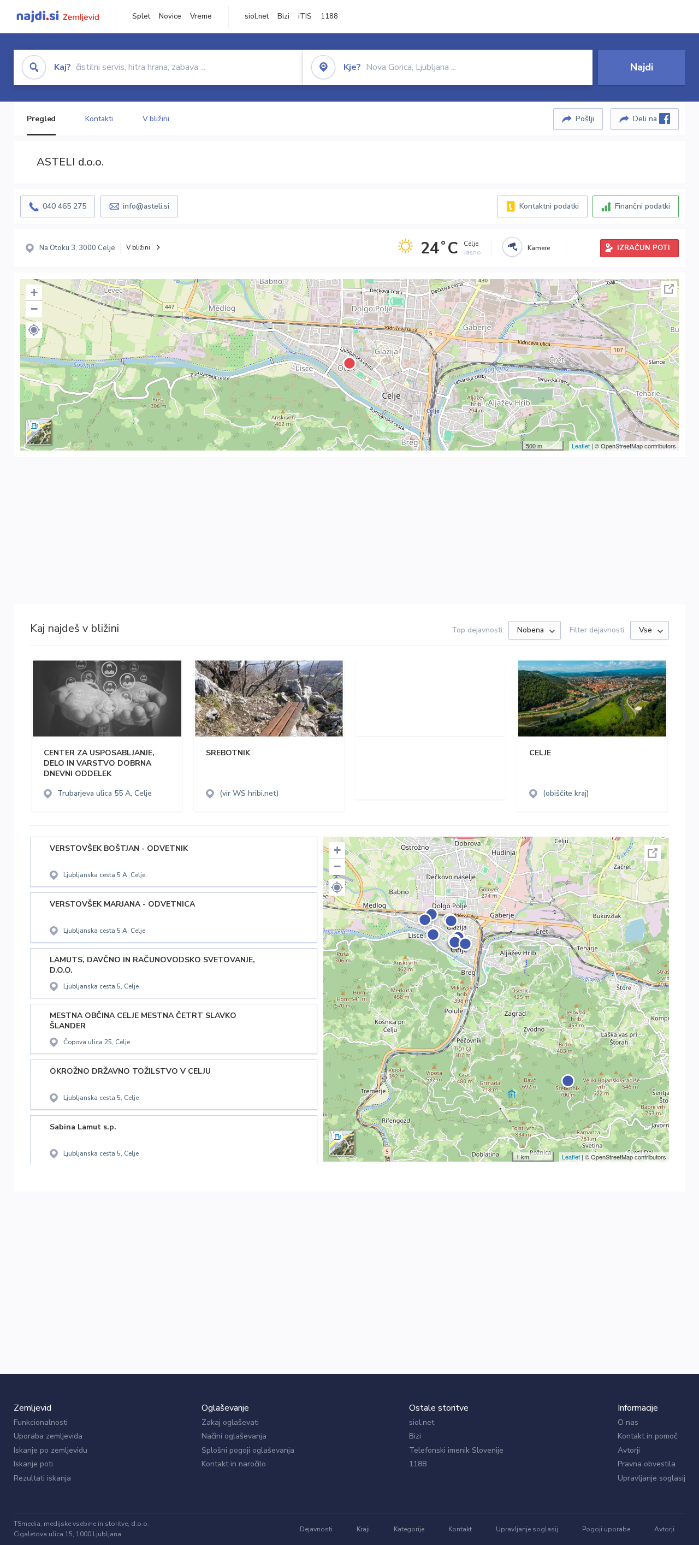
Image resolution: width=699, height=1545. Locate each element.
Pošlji (585, 119)
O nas (628, 1422)
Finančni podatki (642, 206)
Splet (141, 16)
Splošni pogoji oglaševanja (248, 1450)
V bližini (156, 119)
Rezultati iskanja (42, 1478)
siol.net (257, 16)
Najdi (641, 67)
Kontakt (460, 1529)
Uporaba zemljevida (48, 1436)
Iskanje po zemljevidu (50, 1450)
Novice (170, 16)
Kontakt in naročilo (234, 1464)
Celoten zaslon (669, 289)
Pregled (41, 119)
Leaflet (581, 445)
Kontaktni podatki (549, 206)
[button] (34, 330)
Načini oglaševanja (234, 1436)
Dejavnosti (316, 1529)
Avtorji (629, 1450)
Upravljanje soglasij (651, 1478)
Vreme (201, 16)
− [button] (34, 309)
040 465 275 (64, 206)
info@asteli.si (146, 206)
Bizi (283, 16)
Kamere (539, 248)
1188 (329, 16)
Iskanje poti (33, 1464)
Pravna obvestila (647, 1464)
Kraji (363, 1529)
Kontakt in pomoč (647, 1436)
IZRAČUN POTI (643, 248)
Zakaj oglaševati (230, 1422)
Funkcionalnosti (41, 1422)
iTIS (305, 16)
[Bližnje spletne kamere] (512, 247)
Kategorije (409, 1529)
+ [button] (34, 292)
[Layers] (39, 432)
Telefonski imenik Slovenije (456, 1450)
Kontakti (98, 119)
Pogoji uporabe (606, 1529)
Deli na (646, 119)
